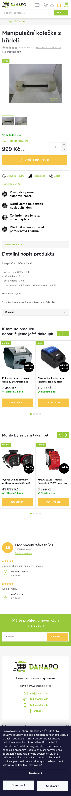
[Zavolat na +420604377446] (46, 5)
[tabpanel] (18, 375)
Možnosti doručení (17, 140)
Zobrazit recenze (23, 553)
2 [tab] (34, 414)
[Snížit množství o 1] (64, 149)
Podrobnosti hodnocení (48, 47)
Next (66, 333)
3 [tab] (37, 414)
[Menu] (66, 4)
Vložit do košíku (37, 160)
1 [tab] (31, 414)
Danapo (38, 710)
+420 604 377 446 (38, 699)
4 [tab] (40, 414)
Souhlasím (52, 786)
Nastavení (35, 773)
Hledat (61, 12)
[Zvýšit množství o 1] (64, 144)
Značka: (11, 184)
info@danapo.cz (38, 693)
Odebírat (57, 636)
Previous (60, 333)
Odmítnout (18, 785)
